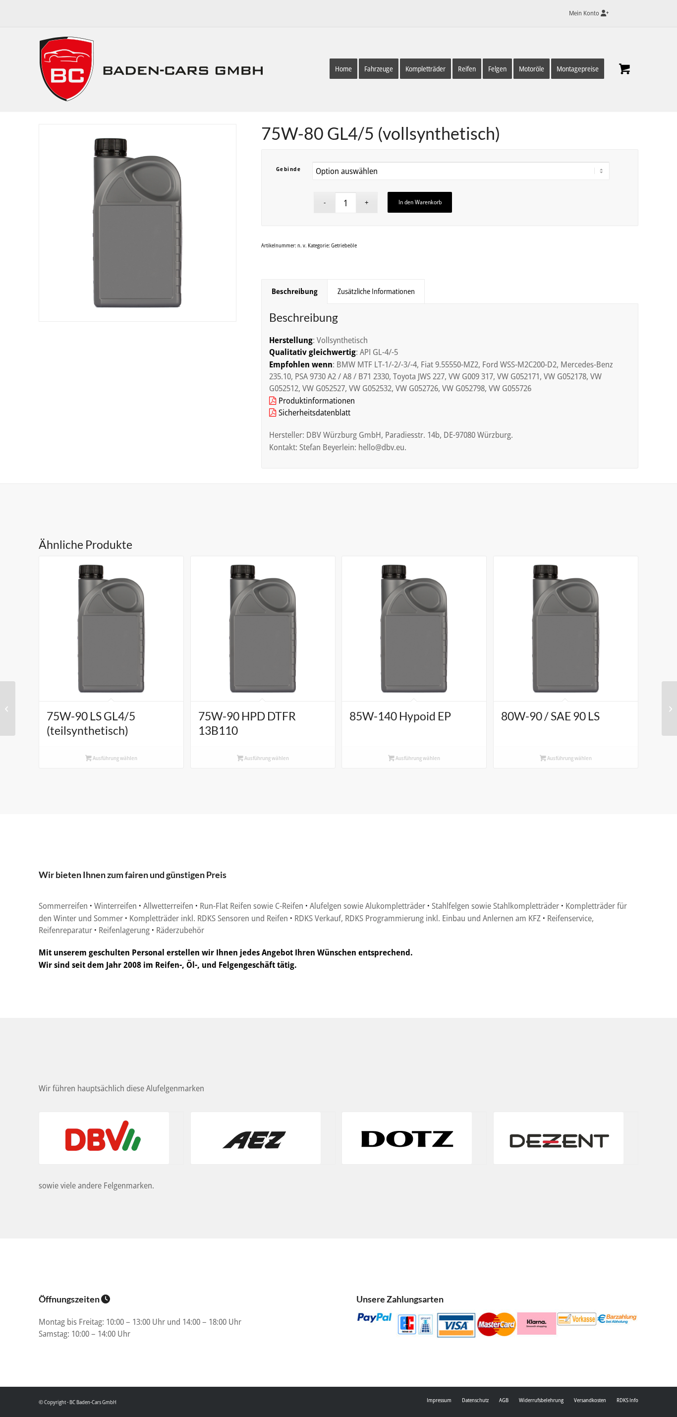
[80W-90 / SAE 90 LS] (7, 708)
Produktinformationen (316, 400)
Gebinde (288, 169)
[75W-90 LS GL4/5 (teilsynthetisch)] (669, 708)
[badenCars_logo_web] (155, 71)
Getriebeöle (344, 245)
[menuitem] (586, 13)
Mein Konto (585, 12)
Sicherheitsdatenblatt (313, 412)
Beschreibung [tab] (295, 291)
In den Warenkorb (420, 202)
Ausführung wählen (114, 758)
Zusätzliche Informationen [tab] (376, 291)
